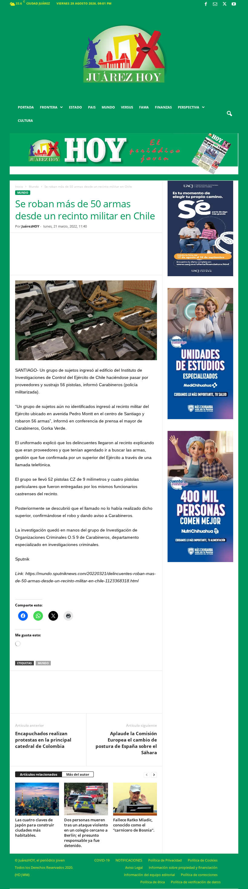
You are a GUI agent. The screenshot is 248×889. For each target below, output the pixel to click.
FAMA (144, 107)
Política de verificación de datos (195, 882)
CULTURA (25, 120)
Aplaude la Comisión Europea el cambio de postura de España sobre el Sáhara (126, 742)
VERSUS (127, 107)
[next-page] (154, 774)
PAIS (92, 107)
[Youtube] (233, 4)
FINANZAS (163, 107)
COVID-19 (101, 860)
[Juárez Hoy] (124, 54)
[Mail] (215, 4)
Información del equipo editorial (149, 874)
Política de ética (152, 882)
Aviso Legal (134, 867)
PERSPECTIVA (188, 107)
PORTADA (26, 107)
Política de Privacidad (165, 860)
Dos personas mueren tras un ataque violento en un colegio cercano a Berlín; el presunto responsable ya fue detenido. (86, 832)
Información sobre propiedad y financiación (183, 867)
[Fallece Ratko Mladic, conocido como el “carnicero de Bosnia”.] (135, 799)
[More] (133, 258)
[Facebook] (205, 4)
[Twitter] (224, 4)
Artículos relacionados (38, 774)
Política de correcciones (199, 874)
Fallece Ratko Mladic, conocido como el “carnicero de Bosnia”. (134, 825)
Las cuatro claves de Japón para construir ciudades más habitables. (34, 827)
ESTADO (75, 107)
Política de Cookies (202, 860)
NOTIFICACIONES (129, 860)
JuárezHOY (30, 226)
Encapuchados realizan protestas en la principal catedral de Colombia (43, 739)
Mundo (34, 186)
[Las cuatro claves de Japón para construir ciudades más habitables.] (37, 799)
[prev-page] (147, 774)
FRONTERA (48, 107)
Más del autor (77, 774)
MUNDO (108, 107)
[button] (229, 114)
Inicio (19, 186)
